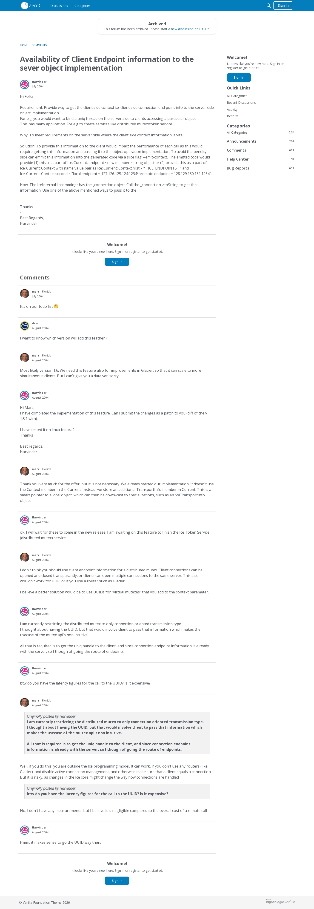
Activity (232, 109)
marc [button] (36, 291)
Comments (260, 150)
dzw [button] (35, 323)
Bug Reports (260, 168)
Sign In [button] (117, 261)
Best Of (232, 116)
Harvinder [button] (39, 82)
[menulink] (59, 5)
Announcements (260, 141)
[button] (24, 84)
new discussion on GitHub (190, 29)
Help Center (260, 159)
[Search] (269, 5)
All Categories (237, 96)
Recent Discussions (241, 102)
